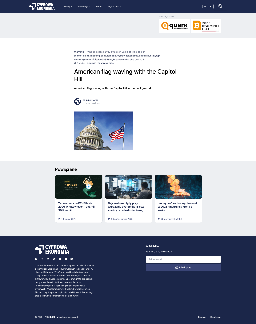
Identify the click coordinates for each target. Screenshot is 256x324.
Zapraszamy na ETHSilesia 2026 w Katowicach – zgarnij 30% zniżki (76, 207)
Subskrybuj (184, 267)
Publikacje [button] (83, 6)
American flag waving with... (100, 63)
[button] (220, 6)
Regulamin (215, 317)
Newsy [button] (67, 6)
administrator (90, 99)
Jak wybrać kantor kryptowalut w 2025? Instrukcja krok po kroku (177, 207)
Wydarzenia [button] (114, 6)
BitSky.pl (54, 317)
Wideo (99, 6)
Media (82, 63)
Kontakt (202, 317)
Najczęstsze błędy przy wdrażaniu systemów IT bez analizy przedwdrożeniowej (126, 207)
